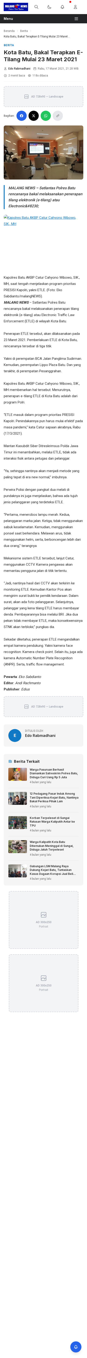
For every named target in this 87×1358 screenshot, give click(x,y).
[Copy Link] (58, 116)
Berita (24, 31)
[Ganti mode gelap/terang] (52, 7)
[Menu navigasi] (78, 19)
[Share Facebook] (21, 116)
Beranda (9, 31)
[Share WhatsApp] (46, 116)
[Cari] (39, 7)
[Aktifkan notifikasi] (75, 1346)
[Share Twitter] (34, 116)
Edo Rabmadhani (19, 68)
